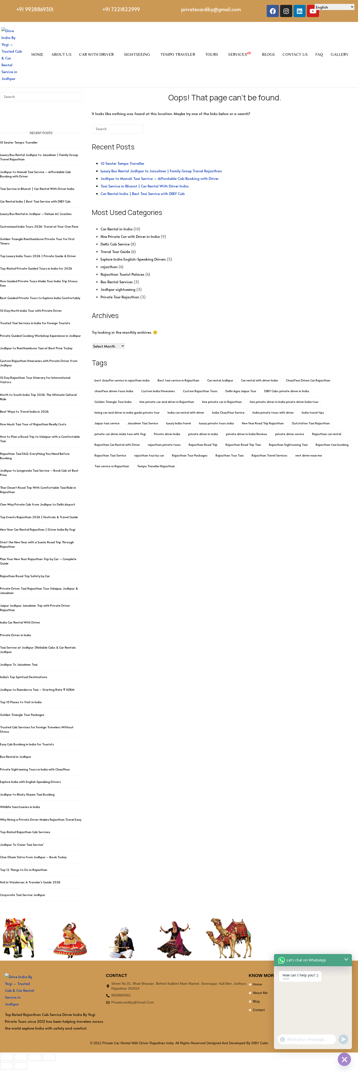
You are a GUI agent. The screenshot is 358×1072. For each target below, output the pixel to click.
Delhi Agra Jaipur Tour (241, 391)
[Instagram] (286, 11)
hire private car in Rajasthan (222, 402)
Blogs (268, 54)
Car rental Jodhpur (220, 380)
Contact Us (295, 54)
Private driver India (167, 434)
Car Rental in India (116, 228)
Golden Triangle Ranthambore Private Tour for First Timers (37, 241)
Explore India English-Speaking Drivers (133, 259)
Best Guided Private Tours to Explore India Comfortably (40, 298)
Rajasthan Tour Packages (189, 455)
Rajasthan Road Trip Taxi (243, 445)
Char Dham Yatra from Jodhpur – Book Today (33, 857)
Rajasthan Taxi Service (110, 455)
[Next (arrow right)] (20, 1066)
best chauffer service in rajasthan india (122, 380)
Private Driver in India (15, 635)
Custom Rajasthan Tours (200, 391)
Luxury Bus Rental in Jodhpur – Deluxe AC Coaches (36, 214)
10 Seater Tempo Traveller (122, 163)
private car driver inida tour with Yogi (120, 434)
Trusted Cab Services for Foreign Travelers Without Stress (37, 729)
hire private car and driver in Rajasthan (167, 402)
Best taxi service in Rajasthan (178, 380)
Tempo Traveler (177, 54)
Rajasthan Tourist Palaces (122, 274)
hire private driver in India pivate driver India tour (284, 402)
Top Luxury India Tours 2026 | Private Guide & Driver (38, 256)
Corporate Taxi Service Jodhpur (22, 895)
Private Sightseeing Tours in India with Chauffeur (35, 769)
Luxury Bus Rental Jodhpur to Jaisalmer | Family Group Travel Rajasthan (161, 170)
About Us (61, 54)
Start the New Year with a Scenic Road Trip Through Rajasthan (37, 544)
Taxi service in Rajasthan (111, 466)
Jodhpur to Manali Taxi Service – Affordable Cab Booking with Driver (159, 178)
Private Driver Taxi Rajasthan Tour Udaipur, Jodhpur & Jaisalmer (39, 590)
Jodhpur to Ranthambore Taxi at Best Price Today (36, 348)
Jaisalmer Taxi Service (143, 423)
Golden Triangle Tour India (113, 402)
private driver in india (203, 434)
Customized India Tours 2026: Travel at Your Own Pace (39, 226)
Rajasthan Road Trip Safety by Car (25, 576)
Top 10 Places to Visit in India (21, 702)
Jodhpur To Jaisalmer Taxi (19, 664)
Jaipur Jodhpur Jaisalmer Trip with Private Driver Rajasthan (35, 607)
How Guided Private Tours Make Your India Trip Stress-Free (39, 283)
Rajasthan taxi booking (332, 445)
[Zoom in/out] (6, 1057)
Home (37, 54)
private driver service (289, 434)
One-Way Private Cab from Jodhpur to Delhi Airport (37, 504)
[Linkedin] (299, 11)
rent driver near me (308, 455)
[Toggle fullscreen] (20, 1057)
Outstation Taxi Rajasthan (311, 423)
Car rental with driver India (259, 380)
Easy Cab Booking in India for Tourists (27, 744)
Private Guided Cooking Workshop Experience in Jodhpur (40, 335)
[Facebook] (273, 11)
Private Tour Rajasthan (120, 296)
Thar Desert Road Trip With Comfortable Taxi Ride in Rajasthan (38, 489)
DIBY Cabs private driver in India (286, 391)
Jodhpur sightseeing (118, 289)
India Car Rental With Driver (20, 622)
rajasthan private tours (164, 445)
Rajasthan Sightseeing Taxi (288, 445)
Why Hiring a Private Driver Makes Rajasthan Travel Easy (40, 819)
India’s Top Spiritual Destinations (23, 677)
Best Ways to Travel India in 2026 (24, 411)
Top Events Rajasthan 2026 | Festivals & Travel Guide (39, 517)
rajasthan (109, 266)
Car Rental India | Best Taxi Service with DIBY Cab (143, 193)
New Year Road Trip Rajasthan (263, 423)
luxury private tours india (216, 423)
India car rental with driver (186, 412)
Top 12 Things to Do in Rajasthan (23, 869)
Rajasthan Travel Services (269, 455)
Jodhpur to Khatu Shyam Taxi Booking (27, 794)
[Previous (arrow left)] (6, 1066)
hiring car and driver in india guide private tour (127, 412)
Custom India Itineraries (158, 391)
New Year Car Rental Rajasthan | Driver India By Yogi (37, 529)
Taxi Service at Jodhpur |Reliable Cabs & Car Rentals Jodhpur (38, 649)
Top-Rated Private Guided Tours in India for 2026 (36, 268)
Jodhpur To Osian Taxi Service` (22, 844)
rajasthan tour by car (149, 455)
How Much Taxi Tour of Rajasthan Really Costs (33, 424)
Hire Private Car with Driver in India (130, 236)
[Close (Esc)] (49, 1057)
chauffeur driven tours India (113, 391)
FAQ (319, 54)
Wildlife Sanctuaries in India (20, 807)
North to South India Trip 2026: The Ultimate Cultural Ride (38, 396)
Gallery (340, 54)
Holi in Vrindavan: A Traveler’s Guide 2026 (30, 882)
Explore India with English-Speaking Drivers (30, 782)
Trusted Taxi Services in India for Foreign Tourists (35, 323)
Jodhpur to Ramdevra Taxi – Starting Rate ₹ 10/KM (37, 689)
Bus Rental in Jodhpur (15, 756)
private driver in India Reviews (246, 434)
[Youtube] (313, 11)
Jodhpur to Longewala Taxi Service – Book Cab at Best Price (39, 472)
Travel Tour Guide (115, 251)
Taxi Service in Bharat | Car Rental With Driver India (144, 185)
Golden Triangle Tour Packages (22, 714)
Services (237, 54)
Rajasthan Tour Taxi (230, 455)
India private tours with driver (273, 412)
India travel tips (313, 412)
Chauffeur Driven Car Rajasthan (308, 380)
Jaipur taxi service (107, 423)
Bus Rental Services (117, 281)
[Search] (132, 131)
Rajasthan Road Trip (203, 445)
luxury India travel (178, 423)
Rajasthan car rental (326, 434)
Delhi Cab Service (115, 243)
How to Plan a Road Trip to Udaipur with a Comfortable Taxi (40, 438)
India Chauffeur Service (228, 412)
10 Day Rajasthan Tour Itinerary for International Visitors (35, 379)
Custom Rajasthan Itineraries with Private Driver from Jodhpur (38, 363)
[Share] (34, 1057)
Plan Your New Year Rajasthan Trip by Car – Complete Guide (38, 561)
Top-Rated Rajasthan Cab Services (25, 832)
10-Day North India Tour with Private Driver (31, 310)
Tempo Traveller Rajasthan (156, 466)
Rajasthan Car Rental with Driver (117, 445)
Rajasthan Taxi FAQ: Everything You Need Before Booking (35, 455)
